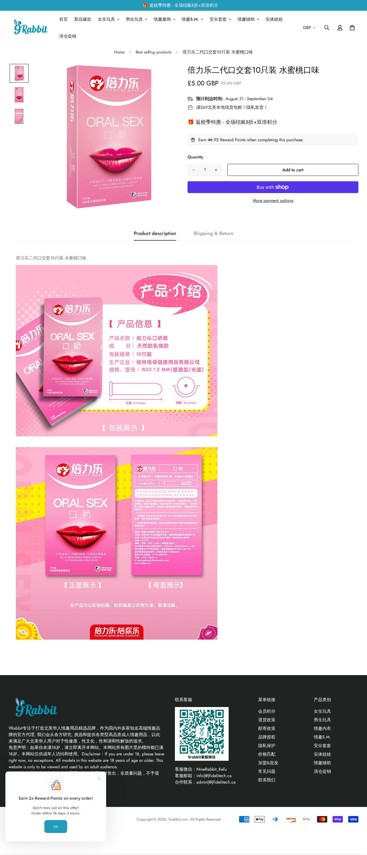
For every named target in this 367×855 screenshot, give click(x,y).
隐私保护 (266, 745)
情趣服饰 (162, 19)
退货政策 (266, 720)
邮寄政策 (266, 728)
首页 (63, 19)
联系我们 (266, 780)
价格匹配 (266, 754)
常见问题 (266, 771)
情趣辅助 (246, 19)
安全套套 (218, 19)
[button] (351, 27)
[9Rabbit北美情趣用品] (30, 28)
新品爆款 (82, 19)
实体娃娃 (274, 19)
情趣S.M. (190, 19)
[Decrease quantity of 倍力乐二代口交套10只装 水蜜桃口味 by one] (193, 170)
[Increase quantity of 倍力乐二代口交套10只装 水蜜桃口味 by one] (216, 170)
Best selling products (153, 52)
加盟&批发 (268, 763)
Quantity (195, 157)
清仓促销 (67, 36)
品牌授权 (266, 737)
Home (119, 52)
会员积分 (266, 711)
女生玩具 (106, 19)
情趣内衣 (322, 728)
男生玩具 (134, 19)
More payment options (273, 200)
